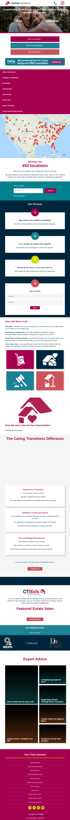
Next (35, 308)
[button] (6, 648)
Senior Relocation (9, 72)
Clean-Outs (7, 100)
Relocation (9, 326)
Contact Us (35, 569)
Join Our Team (34, 52)
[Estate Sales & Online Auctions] (20, 380)
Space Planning (8, 105)
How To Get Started (34, 45)
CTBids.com (44, 603)
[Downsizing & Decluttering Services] (50, 359)
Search (50, 191)
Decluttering (7, 89)
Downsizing (7, 94)
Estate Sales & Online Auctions (16, 338)
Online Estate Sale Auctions (13, 111)
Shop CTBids (36, 690)
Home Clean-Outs (11, 344)
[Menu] (62, 3)
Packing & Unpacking (10, 78)
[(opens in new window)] (7, 713)
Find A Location (34, 39)
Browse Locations (19, 196)
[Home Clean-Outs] (50, 380)
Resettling (6, 83)
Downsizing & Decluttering (15, 332)
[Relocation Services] (20, 359)
